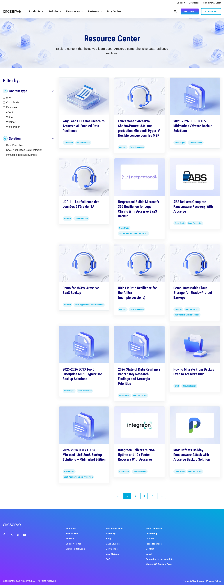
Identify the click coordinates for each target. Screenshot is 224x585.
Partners (93, 11)
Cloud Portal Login (212, 3)
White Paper (13, 127)
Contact (150, 549)
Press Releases (154, 544)
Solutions (54, 11)
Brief (8, 97)
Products (35, 11)
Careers (150, 538)
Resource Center (114, 528)
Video (9, 117)
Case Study (12, 102)
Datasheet (11, 107)
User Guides (112, 554)
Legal (149, 554)
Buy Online (114, 11)
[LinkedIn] (11, 534)
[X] (18, 534)
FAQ (108, 559)
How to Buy (72, 533)
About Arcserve (154, 528)
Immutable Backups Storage (21, 155)
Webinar (10, 122)
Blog (108, 538)
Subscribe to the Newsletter (160, 559)
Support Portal (73, 544)
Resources (73, 11)
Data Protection (14, 145)
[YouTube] (24, 534)
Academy (111, 533)
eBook (9, 112)
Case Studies (113, 544)
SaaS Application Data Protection (24, 150)
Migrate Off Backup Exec (159, 564)
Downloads (194, 3)
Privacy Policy (213, 581)
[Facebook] (4, 534)
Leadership (152, 533)
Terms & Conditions (193, 581)
